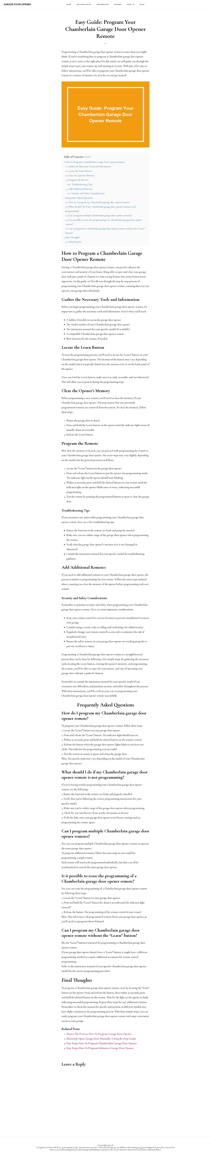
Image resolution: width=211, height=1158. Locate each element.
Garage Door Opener (17, 4)
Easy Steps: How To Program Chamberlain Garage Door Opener (101, 1043)
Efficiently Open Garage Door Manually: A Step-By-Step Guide (101, 1038)
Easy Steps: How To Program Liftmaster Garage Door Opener (100, 1048)
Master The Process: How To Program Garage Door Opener (99, 1033)
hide (88, 157)
